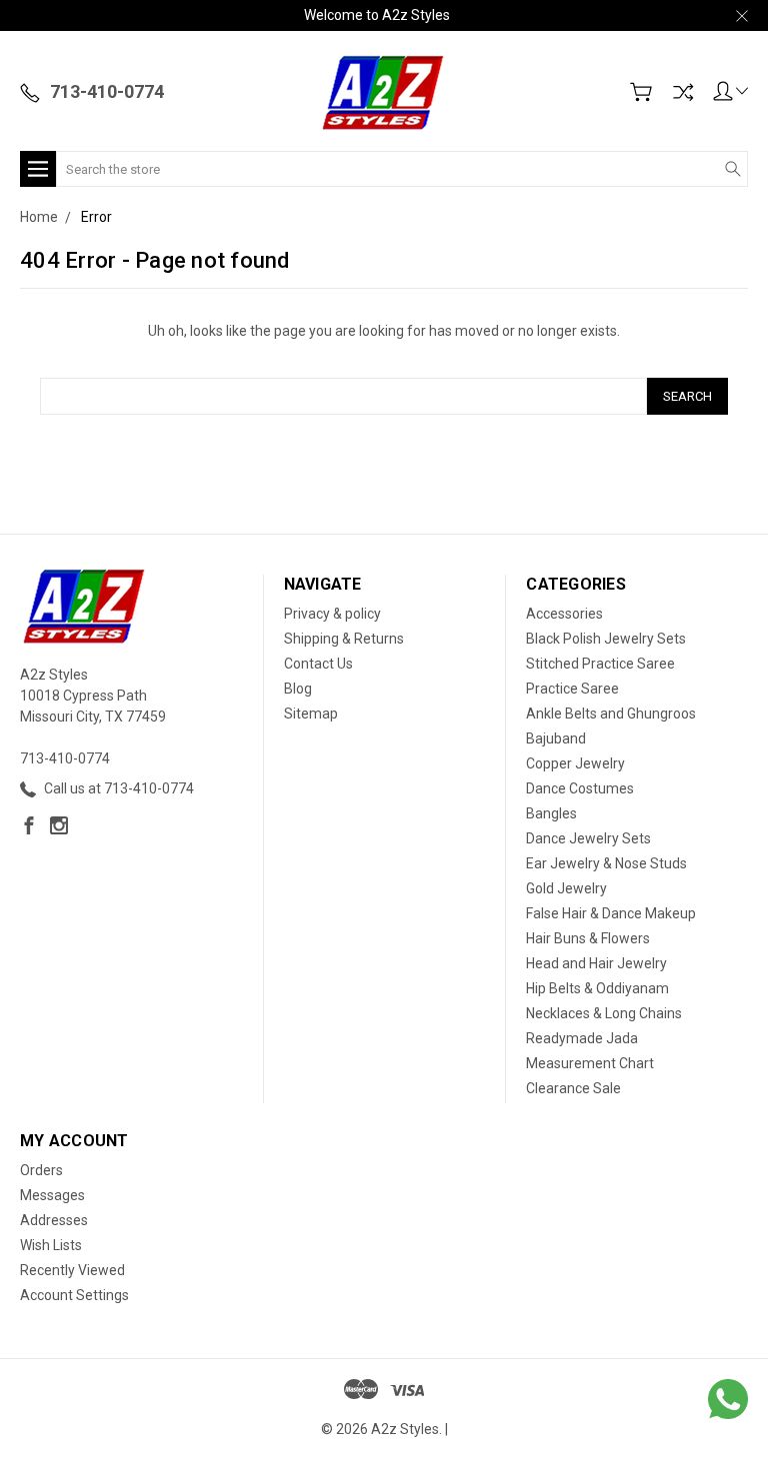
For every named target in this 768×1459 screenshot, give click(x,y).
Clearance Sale (573, 1088)
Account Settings (74, 1295)
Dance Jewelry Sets (588, 838)
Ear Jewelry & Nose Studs (606, 863)
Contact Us (318, 664)
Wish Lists (51, 1245)
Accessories (564, 614)
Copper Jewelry (575, 763)
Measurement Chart (590, 1063)
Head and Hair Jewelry (596, 963)
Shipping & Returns (344, 639)
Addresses (54, 1220)
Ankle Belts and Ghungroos (611, 714)
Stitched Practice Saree (600, 664)
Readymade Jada (582, 1038)
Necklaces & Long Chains (604, 1013)
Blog (298, 689)
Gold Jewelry (566, 888)
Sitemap (311, 714)
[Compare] (683, 92)
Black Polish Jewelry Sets (606, 639)
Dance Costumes (580, 788)
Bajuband (556, 738)
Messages (52, 1195)
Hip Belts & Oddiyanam (597, 988)
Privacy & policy (332, 614)
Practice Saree (572, 689)
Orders (41, 1170)
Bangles (551, 813)
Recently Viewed (72, 1270)
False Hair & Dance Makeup (611, 913)
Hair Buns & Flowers (588, 938)
